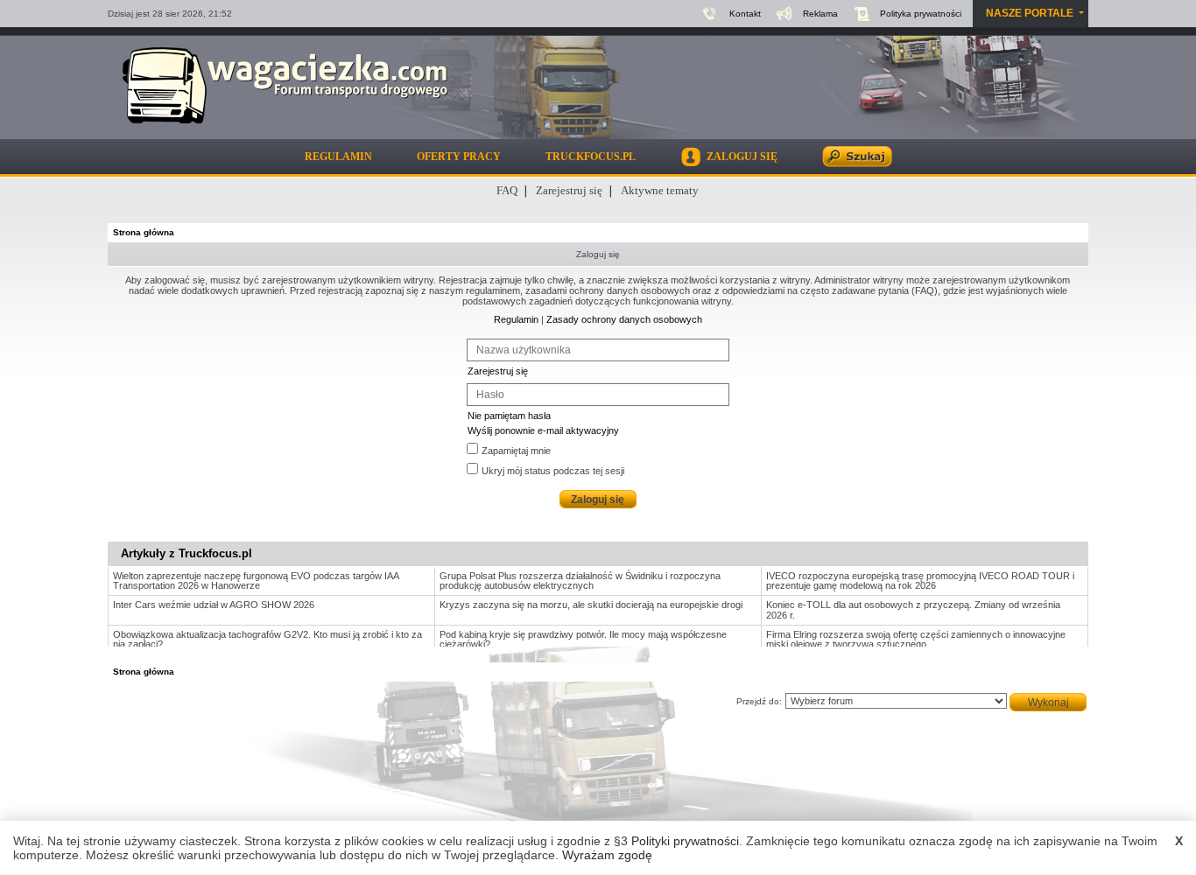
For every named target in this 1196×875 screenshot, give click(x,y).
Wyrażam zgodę (607, 855)
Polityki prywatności (685, 841)
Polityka (920, 13)
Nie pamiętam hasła (509, 415)
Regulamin (338, 156)
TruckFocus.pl (590, 156)
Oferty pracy (459, 156)
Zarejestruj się (569, 190)
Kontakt (745, 13)
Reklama (820, 13)
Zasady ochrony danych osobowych (624, 319)
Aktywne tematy (660, 190)
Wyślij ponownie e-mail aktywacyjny (543, 430)
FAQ (506, 190)
